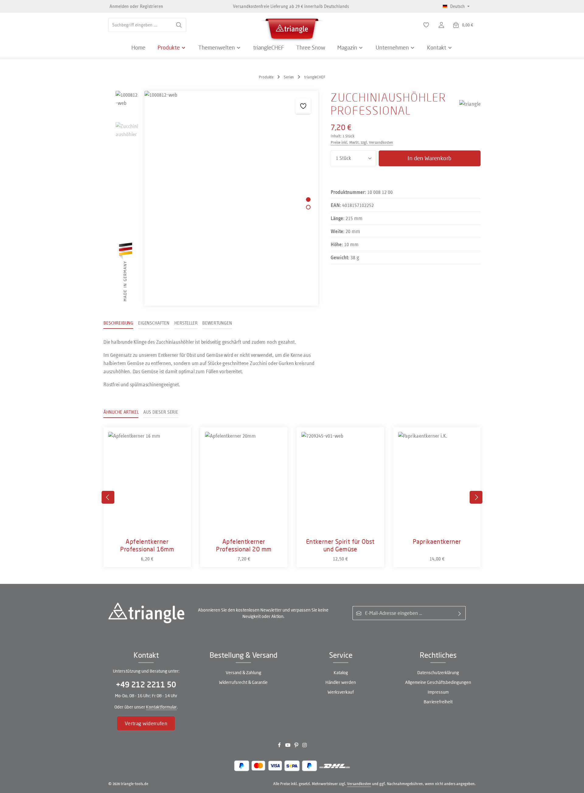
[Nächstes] (476, 497)
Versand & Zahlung (243, 672)
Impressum (438, 692)
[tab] (118, 323)
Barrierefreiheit (438, 701)
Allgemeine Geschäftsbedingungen (438, 682)
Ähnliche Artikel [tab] (120, 412)
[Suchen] (179, 25)
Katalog (341, 672)
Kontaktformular (161, 706)
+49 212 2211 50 (146, 684)
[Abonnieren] (460, 613)
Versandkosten (359, 783)
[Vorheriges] (108, 497)
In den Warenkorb (429, 158)
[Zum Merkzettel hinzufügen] (303, 106)
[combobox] (140, 25)
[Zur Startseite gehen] (292, 27)
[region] (211, 198)
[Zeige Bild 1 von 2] (308, 199)
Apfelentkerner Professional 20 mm (243, 545)
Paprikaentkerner (437, 541)
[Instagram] (304, 746)
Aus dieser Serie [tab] (160, 412)
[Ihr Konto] (441, 25)
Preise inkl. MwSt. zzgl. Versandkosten (362, 142)
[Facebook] (280, 746)
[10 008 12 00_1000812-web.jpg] (231, 198)
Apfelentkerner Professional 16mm (147, 545)
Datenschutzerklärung (438, 672)
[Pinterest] (297, 746)
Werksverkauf (341, 692)
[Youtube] (288, 746)
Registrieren (151, 6)
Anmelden (119, 6)
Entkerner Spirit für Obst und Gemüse (340, 545)
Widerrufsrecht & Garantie (243, 682)
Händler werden (340, 682)
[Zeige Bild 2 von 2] (308, 207)
